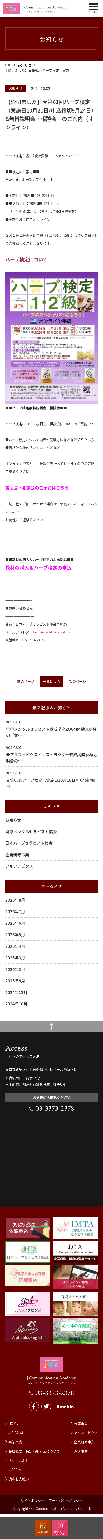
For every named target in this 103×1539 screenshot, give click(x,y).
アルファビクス (19, 866)
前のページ (25, 681)
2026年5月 (15, 934)
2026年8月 (15, 900)
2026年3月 (15, 957)
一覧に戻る (51, 681)
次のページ (77, 681)
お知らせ (24, 64)
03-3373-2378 (54, 1108)
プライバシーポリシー (65, 1500)
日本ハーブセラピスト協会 (29, 843)
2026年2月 (15, 969)
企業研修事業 (17, 854)
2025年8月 (15, 980)
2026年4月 (15, 946)
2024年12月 (16, 992)
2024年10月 (16, 1003)
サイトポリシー (33, 1500)
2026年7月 (15, 911)
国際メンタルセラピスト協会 (31, 831)
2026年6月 (15, 923)
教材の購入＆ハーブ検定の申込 (38, 567)
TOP (7, 64)
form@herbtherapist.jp (51, 631)
